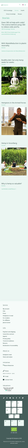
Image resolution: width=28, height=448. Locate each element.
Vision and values (7, 357)
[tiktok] (4, 398)
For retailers (6, 318)
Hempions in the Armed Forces (13, 103)
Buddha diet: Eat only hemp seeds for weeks (12, 61)
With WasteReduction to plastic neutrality (13, 44)
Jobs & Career (6, 322)
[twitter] (23, 398)
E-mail (6, 376)
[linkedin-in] (14, 398)
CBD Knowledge (5, 29)
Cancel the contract (8, 334)
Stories (13, 29)
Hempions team (7, 354)
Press (4, 313)
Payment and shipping (9, 332)
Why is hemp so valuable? (11, 183)
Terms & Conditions (8, 341)
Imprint (5, 336)
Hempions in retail (8, 315)
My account (6, 309)
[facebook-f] (17, 398)
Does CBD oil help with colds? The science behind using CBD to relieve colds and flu (13, 24)
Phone (7, 371)
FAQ (4, 311)
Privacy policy (6, 338)
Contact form (9, 379)
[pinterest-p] (20, 398)
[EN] (23, 4)
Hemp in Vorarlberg (9, 143)
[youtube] (10, 398)
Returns (5, 343)
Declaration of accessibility (10, 345)
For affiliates (6, 320)
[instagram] (7, 398)
